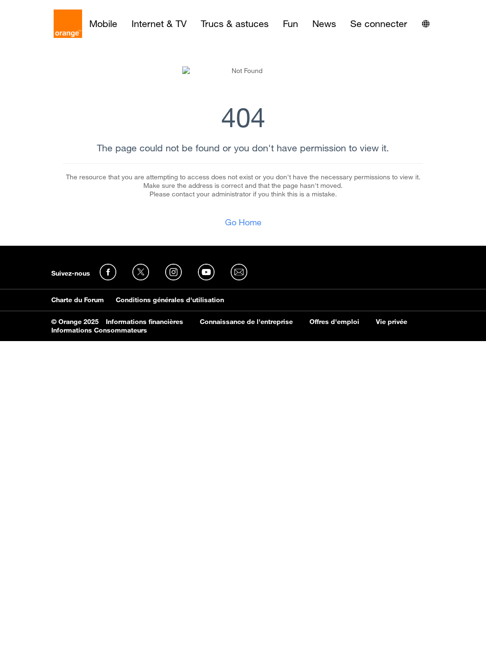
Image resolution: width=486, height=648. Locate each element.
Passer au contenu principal (50, 7)
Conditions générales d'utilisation (170, 300)
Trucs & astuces (235, 23)
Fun (290, 23)
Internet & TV (159, 23)
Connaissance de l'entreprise (246, 321)
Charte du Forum (77, 300)
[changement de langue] (425, 24)
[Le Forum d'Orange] (68, 23)
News (324, 23)
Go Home (243, 222)
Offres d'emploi (334, 321)
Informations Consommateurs (99, 330)
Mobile (103, 23)
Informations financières (144, 321)
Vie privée (391, 321)
